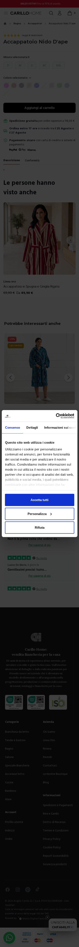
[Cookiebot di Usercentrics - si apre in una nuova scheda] (56, 416)
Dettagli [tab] (32, 427)
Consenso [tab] (12, 427)
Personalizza (37, 513)
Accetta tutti (39, 500)
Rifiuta (39, 527)
